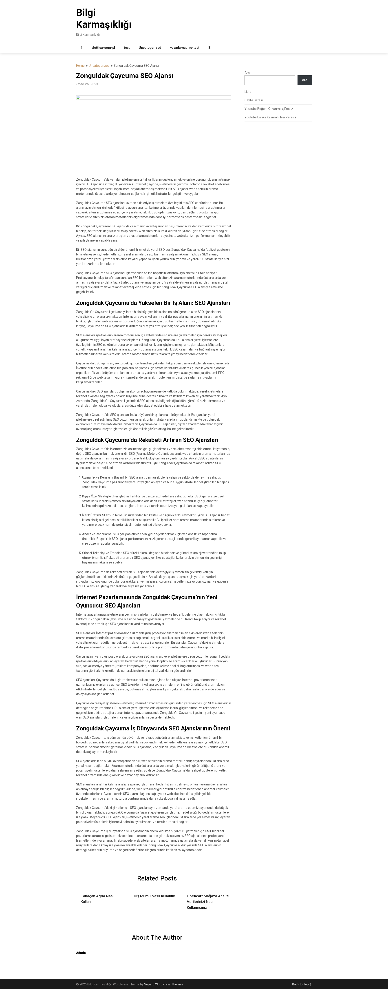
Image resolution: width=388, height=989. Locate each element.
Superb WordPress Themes (163, 984)
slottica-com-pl (103, 47)
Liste (248, 91)
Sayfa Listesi (254, 100)
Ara (247, 73)
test (127, 47)
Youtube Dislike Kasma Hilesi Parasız (270, 117)
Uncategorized (150, 47)
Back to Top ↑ (302, 984)
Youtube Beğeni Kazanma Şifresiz (269, 109)
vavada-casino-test (184, 47)
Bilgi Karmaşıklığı (104, 18)
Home (80, 65)
